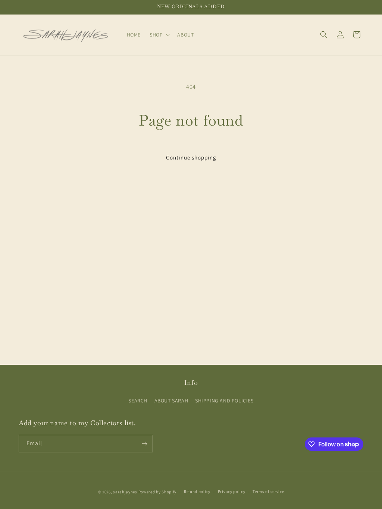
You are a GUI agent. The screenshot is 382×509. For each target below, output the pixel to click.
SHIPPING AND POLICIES (224, 400)
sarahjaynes (125, 491)
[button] (159, 34)
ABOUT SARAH (171, 400)
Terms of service (268, 491)
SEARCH (137, 400)
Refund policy (197, 491)
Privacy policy (231, 491)
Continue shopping (191, 157)
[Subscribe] (144, 443)
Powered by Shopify (157, 491)
